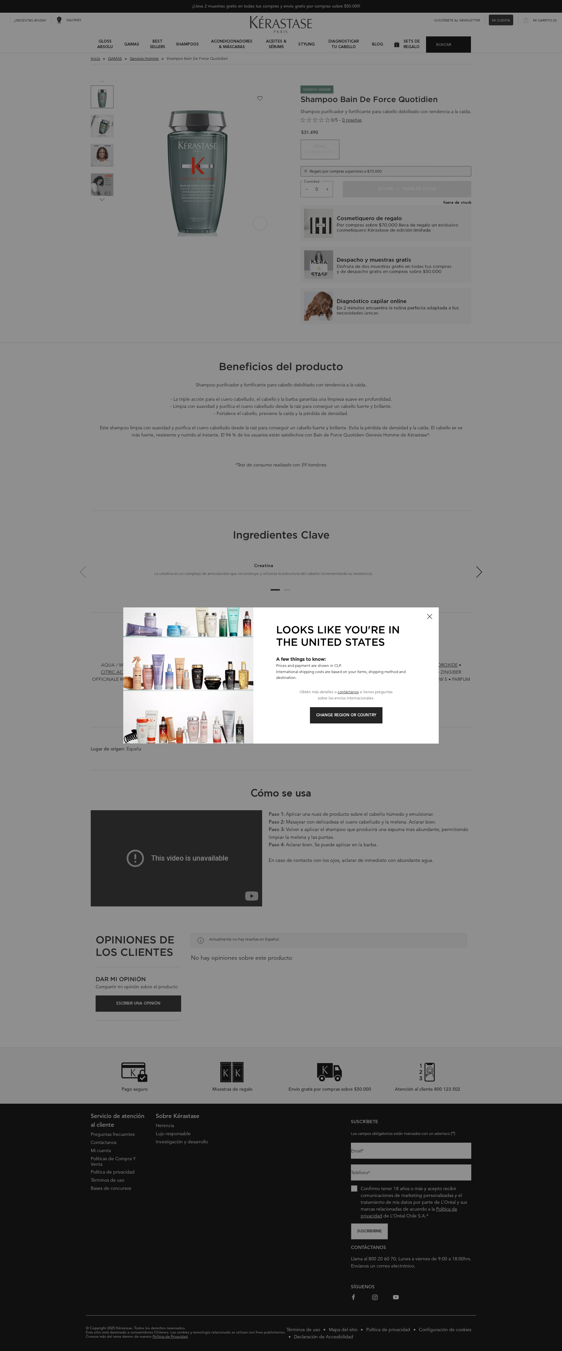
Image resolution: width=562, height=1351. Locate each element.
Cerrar (429, 616)
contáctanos (348, 691)
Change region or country (346, 715)
